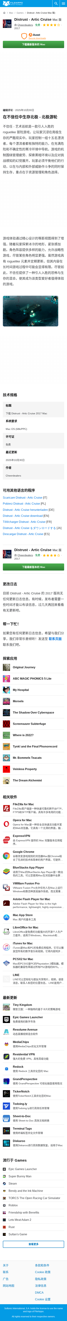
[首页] (4, 12)
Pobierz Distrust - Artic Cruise (21, 503)
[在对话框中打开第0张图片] (30, 311)
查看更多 (34, 1244)
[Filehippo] (13, 3)
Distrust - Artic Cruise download (23, 515)
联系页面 (55, 639)
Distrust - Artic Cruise (37, 19)
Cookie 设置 (43, 1299)
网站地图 (8, 1285)
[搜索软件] (56, 3)
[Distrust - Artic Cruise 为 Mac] (7, 23)
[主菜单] (63, 3)
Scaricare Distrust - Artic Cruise (22, 497)
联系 (6, 1272)
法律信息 (40, 1285)
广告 (6, 1279)
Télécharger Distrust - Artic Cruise (24, 521)
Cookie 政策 (43, 1272)
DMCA (39, 1292)
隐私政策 (40, 1279)
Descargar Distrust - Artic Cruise (23, 534)
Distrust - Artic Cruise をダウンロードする (29, 528)
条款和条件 (42, 1265)
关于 (6, 1265)
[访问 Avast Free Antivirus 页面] (33, 36)
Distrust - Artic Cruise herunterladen (25, 509)
